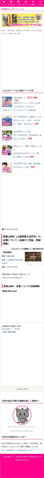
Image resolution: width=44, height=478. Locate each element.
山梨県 (4, 332)
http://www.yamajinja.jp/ (12, 277)
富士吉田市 (6, 329)
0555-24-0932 (12, 267)
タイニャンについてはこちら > (22, 431)
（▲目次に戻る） (22, 389)
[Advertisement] (22, 61)
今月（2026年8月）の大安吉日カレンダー (17, 450)
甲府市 (17, 329)
